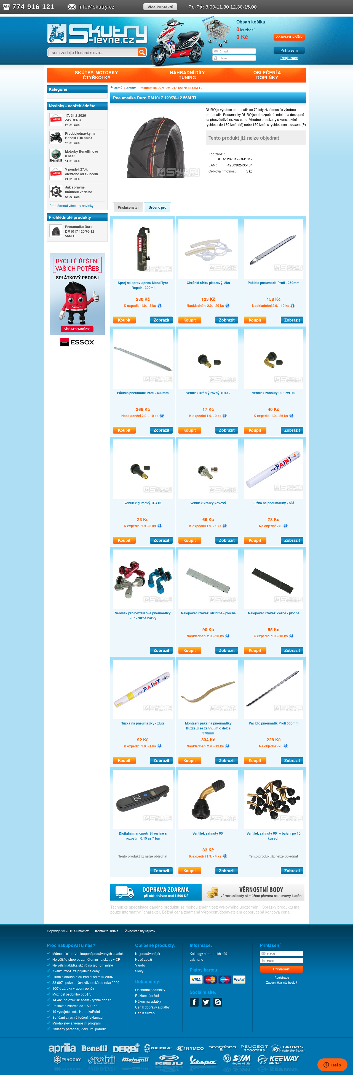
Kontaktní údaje (107, 930)
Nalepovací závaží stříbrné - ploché (208, 613)
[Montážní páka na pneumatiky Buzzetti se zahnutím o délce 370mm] (208, 689)
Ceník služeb (145, 1012)
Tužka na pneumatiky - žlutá (143, 723)
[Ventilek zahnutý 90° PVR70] (273, 359)
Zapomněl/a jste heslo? (281, 982)
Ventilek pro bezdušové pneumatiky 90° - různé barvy (143, 615)
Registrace (289, 58)
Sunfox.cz (81, 930)
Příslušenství (128, 207)
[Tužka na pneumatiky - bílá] (273, 469)
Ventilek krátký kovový (208, 502)
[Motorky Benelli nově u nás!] (55, 155)
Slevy (139, 970)
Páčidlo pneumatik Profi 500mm (274, 723)
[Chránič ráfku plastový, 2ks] (208, 249)
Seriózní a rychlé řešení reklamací (77, 1017)
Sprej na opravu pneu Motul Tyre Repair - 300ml (143, 285)
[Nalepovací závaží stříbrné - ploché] (208, 579)
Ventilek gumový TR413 (142, 502)
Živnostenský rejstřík (140, 930)
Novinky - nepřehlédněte (72, 105)
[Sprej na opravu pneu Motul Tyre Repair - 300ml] (143, 249)
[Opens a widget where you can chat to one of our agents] (332, 1065)
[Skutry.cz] (97, 42)
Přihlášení (289, 50)
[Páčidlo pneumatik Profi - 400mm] (143, 359)
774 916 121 (33, 6)
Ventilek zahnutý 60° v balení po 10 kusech (274, 836)
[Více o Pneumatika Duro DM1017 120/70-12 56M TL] (55, 230)
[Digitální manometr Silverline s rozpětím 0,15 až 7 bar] (143, 799)
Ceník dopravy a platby (152, 1007)
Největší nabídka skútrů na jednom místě (82, 965)
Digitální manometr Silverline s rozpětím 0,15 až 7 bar (143, 836)
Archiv (131, 88)
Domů (118, 88)
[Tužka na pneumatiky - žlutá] (143, 689)
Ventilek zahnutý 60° (208, 833)
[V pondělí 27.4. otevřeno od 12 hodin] (55, 173)
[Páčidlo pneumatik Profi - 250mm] (273, 249)
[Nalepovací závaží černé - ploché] (273, 579)
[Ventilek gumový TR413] (143, 469)
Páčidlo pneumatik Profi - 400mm (143, 392)
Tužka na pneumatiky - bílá (273, 502)
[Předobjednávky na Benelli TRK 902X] (55, 137)
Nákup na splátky (148, 1001)
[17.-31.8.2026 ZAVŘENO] (55, 119)
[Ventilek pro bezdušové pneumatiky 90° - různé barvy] (143, 579)
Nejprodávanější (147, 953)
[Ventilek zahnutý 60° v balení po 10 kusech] (273, 799)
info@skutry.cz (97, 7)
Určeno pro (157, 207)
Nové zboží (143, 959)
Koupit (124, 320)
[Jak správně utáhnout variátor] (55, 191)
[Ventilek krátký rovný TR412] (208, 359)
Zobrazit (161, 320)
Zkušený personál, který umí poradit (79, 1028)
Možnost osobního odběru (72, 994)
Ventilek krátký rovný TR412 (208, 392)
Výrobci (140, 965)
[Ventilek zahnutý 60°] (208, 799)
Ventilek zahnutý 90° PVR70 (273, 392)
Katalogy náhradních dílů (208, 953)
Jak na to (196, 959)
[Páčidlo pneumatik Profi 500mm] (273, 689)
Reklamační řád (147, 995)
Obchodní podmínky (150, 989)
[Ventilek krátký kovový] (208, 469)
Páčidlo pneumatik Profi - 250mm (273, 282)
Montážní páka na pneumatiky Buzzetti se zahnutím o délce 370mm (208, 728)
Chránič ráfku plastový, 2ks (208, 282)
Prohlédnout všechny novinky (71, 205)
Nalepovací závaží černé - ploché (273, 613)
